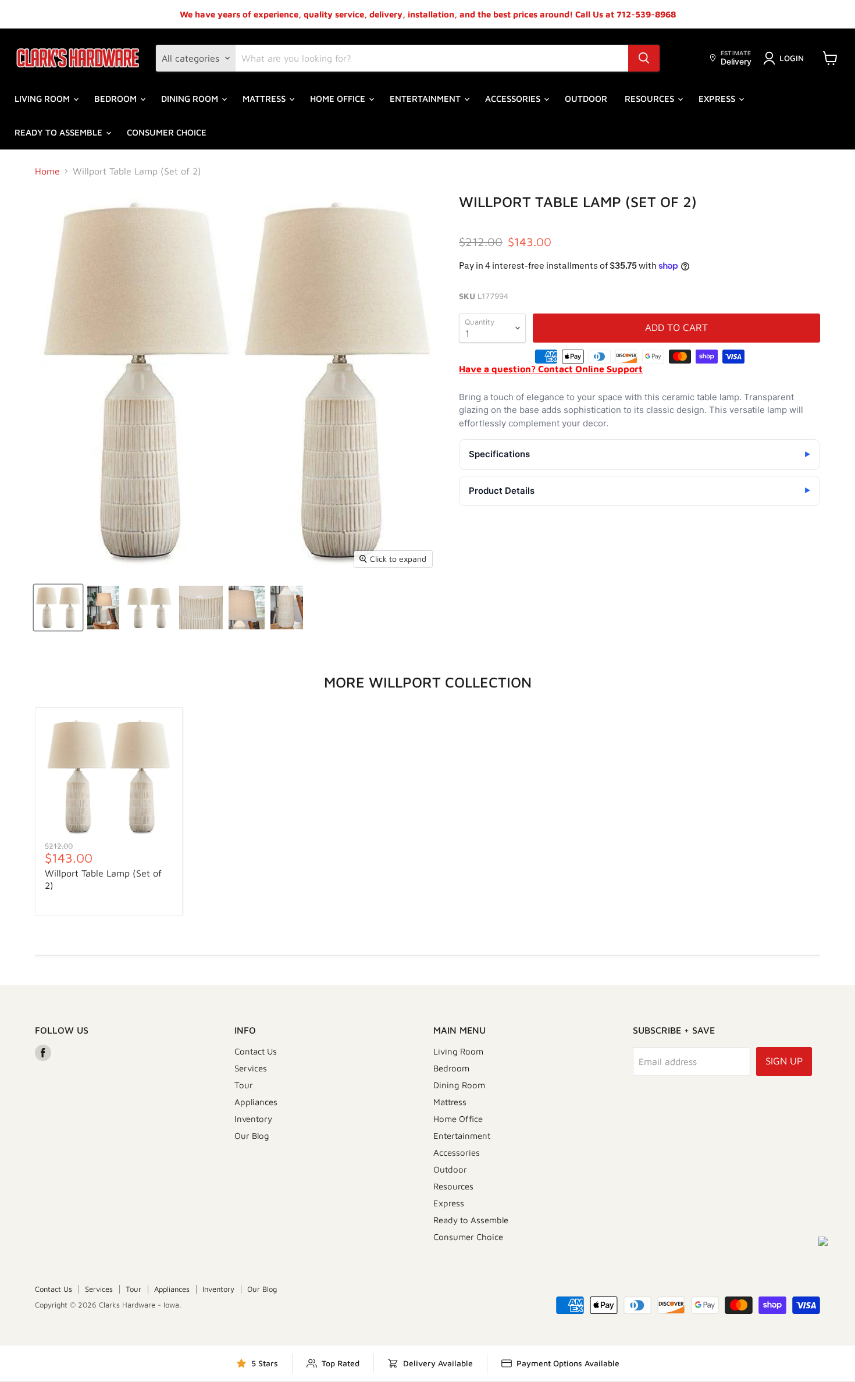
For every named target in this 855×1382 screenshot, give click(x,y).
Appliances (255, 1102)
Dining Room (190, 99)
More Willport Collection (428, 682)
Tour (243, 1085)
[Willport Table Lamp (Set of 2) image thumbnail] (58, 608)
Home (47, 171)
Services (250, 1068)
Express (718, 99)
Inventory (253, 1119)
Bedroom (116, 99)
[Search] (644, 58)
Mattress (265, 99)
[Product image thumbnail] (103, 608)
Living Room (43, 99)
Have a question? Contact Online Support (551, 369)
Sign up (784, 1061)
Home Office (339, 99)
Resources (650, 99)
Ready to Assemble (60, 132)
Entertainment (426, 99)
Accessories (514, 99)
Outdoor (586, 99)
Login (791, 58)
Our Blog (251, 1136)
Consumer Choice (166, 132)
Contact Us (255, 1051)
